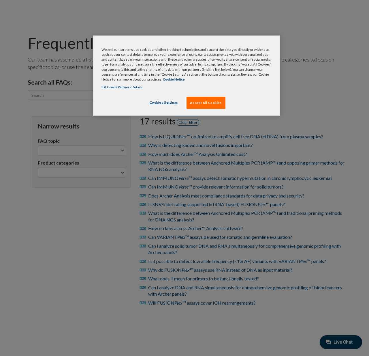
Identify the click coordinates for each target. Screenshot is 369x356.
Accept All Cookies (206, 103)
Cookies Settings (164, 102)
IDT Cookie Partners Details (121, 87)
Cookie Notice (174, 79)
